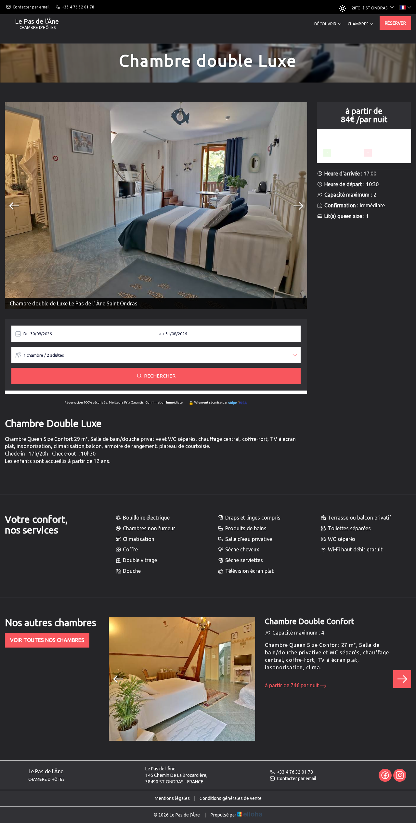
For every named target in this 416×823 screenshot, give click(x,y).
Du (26, 333)
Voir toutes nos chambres (47, 640)
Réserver (395, 23)
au (161, 333)
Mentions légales (172, 798)
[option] (156, 205)
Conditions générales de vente (231, 798)
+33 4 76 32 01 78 (295, 772)
